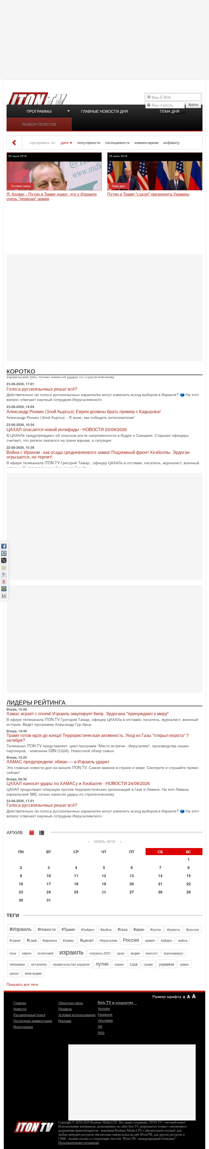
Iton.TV (33, 1126)
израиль (71, 951)
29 (188, 891)
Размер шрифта (166, 996)
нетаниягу (39, 964)
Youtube (104, 1008)
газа (13, 953)
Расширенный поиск (29, 1014)
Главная (19, 1002)
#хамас (68, 940)
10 (49, 875)
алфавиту (171, 142)
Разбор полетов (39, 124)
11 (76, 875)
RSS (101, 1032)
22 (188, 883)
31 (49, 900)
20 (132, 883)
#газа (122, 929)
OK (100, 1026)
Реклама (64, 1020)
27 (132, 891)
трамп (148, 964)
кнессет (152, 953)
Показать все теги (22, 984)
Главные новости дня (104, 111)
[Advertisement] (105, 39)
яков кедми (33, 973)
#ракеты (173, 929)
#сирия (15, 940)
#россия (192, 929)
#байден (87, 929)
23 (21, 891)
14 (160, 875)
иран (121, 953)
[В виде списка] (42, 831)
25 (76, 891)
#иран (138, 929)
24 (49, 891)
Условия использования (77, 1014)
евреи (26, 953)
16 (21, 883)
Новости (19, 1008)
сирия (119, 964)
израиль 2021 (100, 953)
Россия (131, 939)
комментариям (146, 142)
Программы (39, 111)
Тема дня (169, 111)
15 (188, 875)
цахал (14, 973)
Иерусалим (108, 940)
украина (166, 964)
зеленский (45, 953)
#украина (49, 940)
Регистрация (23, 1026)
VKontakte (105, 1020)
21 (160, 883)
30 (21, 900)
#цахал (87, 940)
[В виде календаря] (32, 831)
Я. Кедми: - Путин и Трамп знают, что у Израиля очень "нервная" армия (52, 196)
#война (106, 929)
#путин (155, 929)
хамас (184, 964)
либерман (17, 964)
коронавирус (173, 953)
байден (166, 940)
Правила (65, 1008)
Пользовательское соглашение (78, 1143)
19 (104, 883)
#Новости (47, 929)
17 (49, 883)
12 (104, 875)
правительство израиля (71, 964)
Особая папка (20, 186)
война (183, 940)
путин (102, 963)
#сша (31, 940)
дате (64, 142)
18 (76, 883)
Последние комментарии (32, 1020)
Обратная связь (70, 1002)
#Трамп (68, 929)
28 (160, 891)
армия (150, 940)
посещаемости (117, 142)
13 (132, 875)
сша (133, 964)
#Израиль (21, 928)
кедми (135, 953)
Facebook (105, 1014)
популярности (88, 142)
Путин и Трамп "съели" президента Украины (148, 194)
